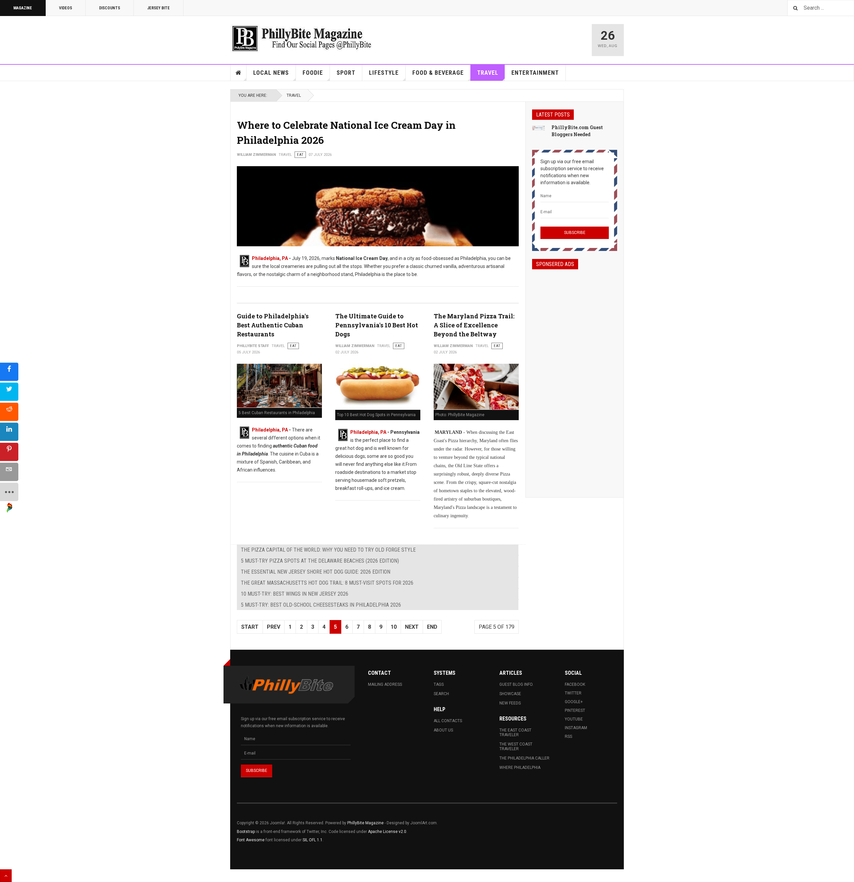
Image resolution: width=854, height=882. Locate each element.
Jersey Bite (158, 8)
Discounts (109, 8)
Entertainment (535, 72)
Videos (65, 8)
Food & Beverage (438, 72)
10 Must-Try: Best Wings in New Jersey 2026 (294, 594)
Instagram (576, 727)
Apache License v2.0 (387, 831)
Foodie (313, 72)
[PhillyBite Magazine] (301, 38)
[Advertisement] (574, 377)
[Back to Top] (6, 875)
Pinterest (575, 710)
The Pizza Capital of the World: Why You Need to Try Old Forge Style (328, 550)
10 (394, 627)
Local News (271, 72)
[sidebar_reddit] (9, 411)
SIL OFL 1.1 (313, 840)
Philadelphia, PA (270, 258)
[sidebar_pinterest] (9, 452)
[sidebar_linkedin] (9, 431)
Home (239, 73)
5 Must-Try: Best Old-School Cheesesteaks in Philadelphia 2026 (321, 605)
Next (412, 627)
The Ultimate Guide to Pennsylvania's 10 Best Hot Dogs (376, 325)
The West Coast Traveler (515, 746)
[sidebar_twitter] (9, 391)
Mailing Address (385, 684)
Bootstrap (246, 831)
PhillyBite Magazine (365, 823)
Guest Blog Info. (516, 684)
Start (250, 627)
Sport (346, 72)
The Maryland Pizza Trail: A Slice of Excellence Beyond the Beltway (474, 325)
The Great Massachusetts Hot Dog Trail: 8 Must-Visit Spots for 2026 (327, 583)
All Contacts (448, 720)
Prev (273, 627)
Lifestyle (384, 72)
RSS (568, 736)
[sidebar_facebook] (9, 371)
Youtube (574, 719)
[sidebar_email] (9, 472)
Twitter (573, 693)
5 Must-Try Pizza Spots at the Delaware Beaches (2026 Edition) (320, 561)
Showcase (510, 693)
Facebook (575, 684)
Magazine (22, 8)
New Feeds (510, 703)
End (432, 627)
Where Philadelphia (519, 767)
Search (441, 693)
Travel (487, 72)
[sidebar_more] (9, 492)
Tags (439, 684)
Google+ (574, 701)
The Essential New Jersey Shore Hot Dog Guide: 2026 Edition (315, 572)
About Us (443, 730)
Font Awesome (251, 840)
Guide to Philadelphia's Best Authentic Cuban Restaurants (273, 325)
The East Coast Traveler (515, 732)
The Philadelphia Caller (524, 758)
